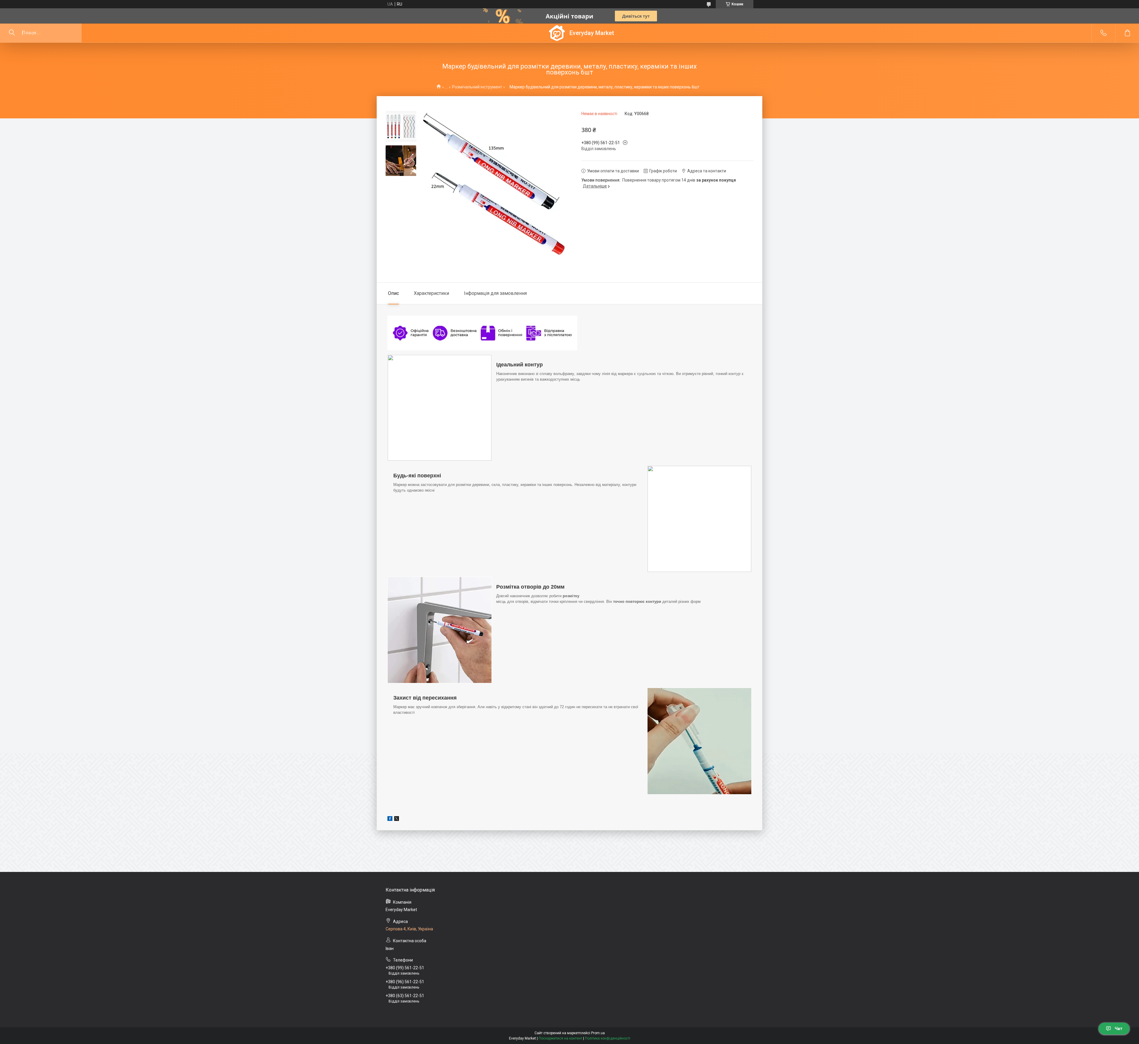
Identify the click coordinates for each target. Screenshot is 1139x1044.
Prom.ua (598, 1033)
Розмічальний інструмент (477, 87)
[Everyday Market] (557, 33)
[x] (396, 819)
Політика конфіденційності (607, 1038)
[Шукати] (12, 32)
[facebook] (389, 819)
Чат (1118, 1028)
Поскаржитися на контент (560, 1038)
